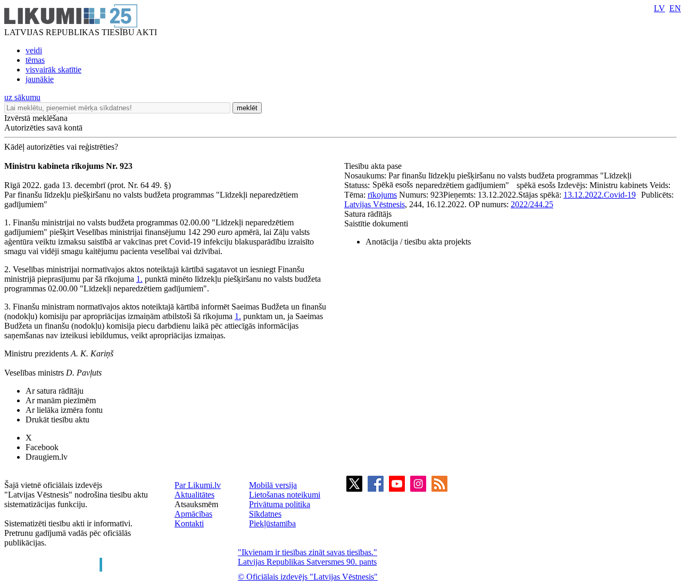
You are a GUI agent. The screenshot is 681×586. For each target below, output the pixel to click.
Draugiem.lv (47, 456)
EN (675, 8)
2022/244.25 (532, 204)
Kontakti (189, 523)
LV (659, 8)
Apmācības (193, 513)
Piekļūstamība (272, 523)
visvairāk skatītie (53, 69)
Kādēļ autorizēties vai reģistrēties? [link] (61, 146)
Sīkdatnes (265, 513)
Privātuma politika (279, 504)
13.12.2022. (583, 194)
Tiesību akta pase (374, 165)
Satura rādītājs (368, 213)
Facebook (42, 447)
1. (139, 278)
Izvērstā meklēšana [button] (36, 118)
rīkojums (382, 194)
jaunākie (40, 79)
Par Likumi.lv (198, 485)
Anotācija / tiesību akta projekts (418, 241)
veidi (34, 50)
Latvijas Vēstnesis (374, 204)
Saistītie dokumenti (376, 223)
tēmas (35, 59)
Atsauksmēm (196, 504)
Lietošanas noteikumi (284, 494)
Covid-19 (620, 194)
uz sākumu (22, 97)
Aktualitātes (194, 494)
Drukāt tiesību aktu (57, 419)
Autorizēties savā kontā (43, 127)
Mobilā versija (273, 485)
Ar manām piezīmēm (61, 400)
